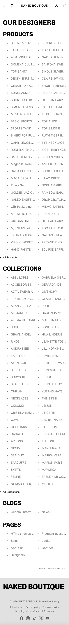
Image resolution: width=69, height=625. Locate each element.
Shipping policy (23, 611)
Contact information (43, 611)
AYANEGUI (18, 363)
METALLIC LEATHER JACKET (31, 214)
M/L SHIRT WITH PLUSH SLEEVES (35, 228)
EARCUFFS (18, 462)
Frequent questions (55, 533)
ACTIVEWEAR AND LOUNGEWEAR (35, 291)
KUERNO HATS (52, 391)
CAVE (15, 420)
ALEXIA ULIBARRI (23, 320)
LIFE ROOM (49, 427)
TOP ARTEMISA (52, 50)
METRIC (47, 484)
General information (24, 512)
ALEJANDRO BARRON (26, 313)
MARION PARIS (52, 462)
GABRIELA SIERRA (54, 277)
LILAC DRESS (51, 178)
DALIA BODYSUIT (23, 171)
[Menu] (4, 5)
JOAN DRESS (51, 214)
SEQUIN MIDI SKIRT (55, 157)
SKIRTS (16, 469)
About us (17, 548)
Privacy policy (33, 607)
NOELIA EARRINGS (55, 185)
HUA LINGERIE (52, 334)
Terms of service (51, 607)
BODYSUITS (19, 377)
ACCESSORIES (21, 284)
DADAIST (17, 434)
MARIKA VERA (51, 455)
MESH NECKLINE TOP (26, 114)
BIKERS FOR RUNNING (26, 135)
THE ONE (48, 441)
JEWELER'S (50, 356)
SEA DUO (17, 455)
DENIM (15, 448)
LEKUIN (47, 405)
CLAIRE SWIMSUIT (55, 78)
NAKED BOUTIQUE (28, 601)
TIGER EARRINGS (54, 150)
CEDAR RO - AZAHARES (28, 86)
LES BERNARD (52, 420)
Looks (46, 540)
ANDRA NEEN (20, 348)
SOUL (15, 327)
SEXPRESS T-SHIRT (55, 43)
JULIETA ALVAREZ (54, 363)
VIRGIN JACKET (22, 242)
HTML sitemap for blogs (28, 533)
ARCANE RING (52, 242)
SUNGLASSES (21, 93)
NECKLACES (20, 398)
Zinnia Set (18, 185)
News (45, 512)
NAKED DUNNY (53, 57)
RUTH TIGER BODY (55, 135)
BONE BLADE (51, 327)
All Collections (11, 491)
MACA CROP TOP (23, 178)
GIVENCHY (49, 291)
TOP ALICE (49, 121)
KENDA (47, 377)
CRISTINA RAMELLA (25, 413)
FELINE (16, 476)
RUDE (46, 306)
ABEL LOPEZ (20, 277)
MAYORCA (49, 469)
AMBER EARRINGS (54, 164)
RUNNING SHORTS (24, 150)
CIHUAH (16, 391)
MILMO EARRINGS (54, 206)
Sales (14, 540)
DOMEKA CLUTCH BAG (27, 64)
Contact (47, 548)
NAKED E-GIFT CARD (26, 199)
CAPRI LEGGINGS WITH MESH (32, 142)
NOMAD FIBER (21, 484)
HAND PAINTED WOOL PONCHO (33, 249)
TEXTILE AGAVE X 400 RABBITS (33, 299)
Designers (18, 555)
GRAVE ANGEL (21, 334)
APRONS (17, 441)
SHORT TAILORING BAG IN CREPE (34, 100)
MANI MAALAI (51, 448)
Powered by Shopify (49, 601)
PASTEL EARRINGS (55, 107)
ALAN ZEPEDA (21, 306)
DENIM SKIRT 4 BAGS (26, 78)
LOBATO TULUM (53, 434)
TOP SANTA (19, 71)
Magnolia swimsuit (24, 164)
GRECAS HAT (20, 221)
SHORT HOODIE (53, 171)
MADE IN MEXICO (54, 320)
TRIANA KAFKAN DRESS (28, 235)
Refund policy (17, 607)
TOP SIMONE (51, 128)
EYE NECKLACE (53, 142)
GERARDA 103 (51, 284)
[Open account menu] (56, 5)
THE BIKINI (49, 398)
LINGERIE (48, 413)
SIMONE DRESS (22, 107)
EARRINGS (18, 356)
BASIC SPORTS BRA (24, 121)
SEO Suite (61, 569)
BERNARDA (18, 370)
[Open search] (12, 5)
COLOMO (17, 405)
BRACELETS (19, 384)
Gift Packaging (21, 206)
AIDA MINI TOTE (22, 57)
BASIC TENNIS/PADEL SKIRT (31, 157)
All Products (10, 257)
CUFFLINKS (19, 427)
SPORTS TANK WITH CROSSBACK (34, 128)
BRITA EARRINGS (22, 43)
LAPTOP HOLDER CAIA (27, 50)
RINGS (15, 341)
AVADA (53, 569)
